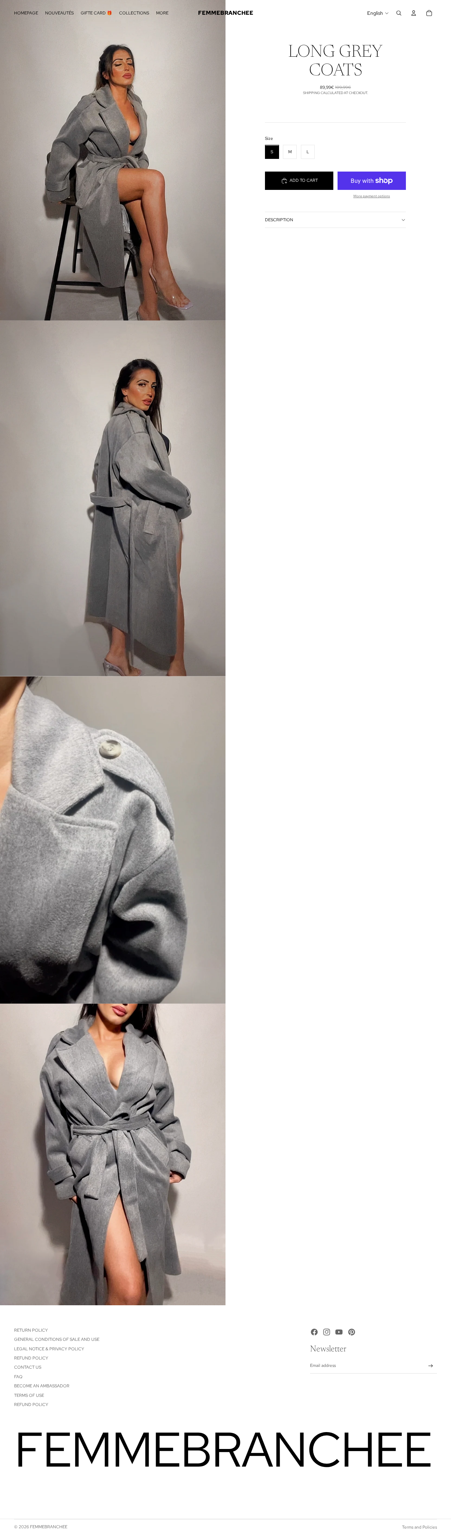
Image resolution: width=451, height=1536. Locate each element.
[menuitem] (162, 13)
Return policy (31, 1330)
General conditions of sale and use (56, 1339)
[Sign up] (431, 1366)
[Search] (399, 13)
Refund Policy (31, 1358)
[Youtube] (339, 1332)
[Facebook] (314, 1332)
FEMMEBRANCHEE (48, 1527)
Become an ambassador (41, 1386)
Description (279, 220)
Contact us (27, 1367)
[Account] (413, 13)
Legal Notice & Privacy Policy (49, 1349)
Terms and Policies (419, 1527)
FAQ (18, 1377)
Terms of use (29, 1395)
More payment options (371, 196)
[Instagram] (326, 1332)
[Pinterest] (351, 1332)
